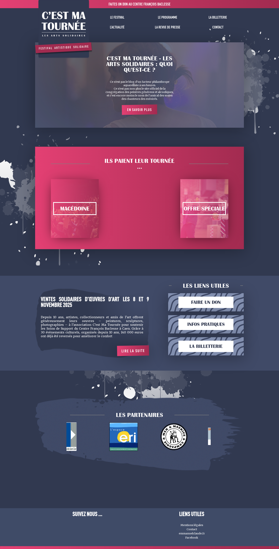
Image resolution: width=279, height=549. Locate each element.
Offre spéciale (204, 208)
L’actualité (117, 27)
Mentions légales (191, 525)
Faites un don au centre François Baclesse (139, 4)
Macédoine (74, 208)
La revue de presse (167, 27)
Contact (217, 27)
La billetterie (218, 17)
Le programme (167, 17)
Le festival (117, 17)
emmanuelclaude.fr (192, 533)
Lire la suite (133, 350)
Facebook (191, 537)
